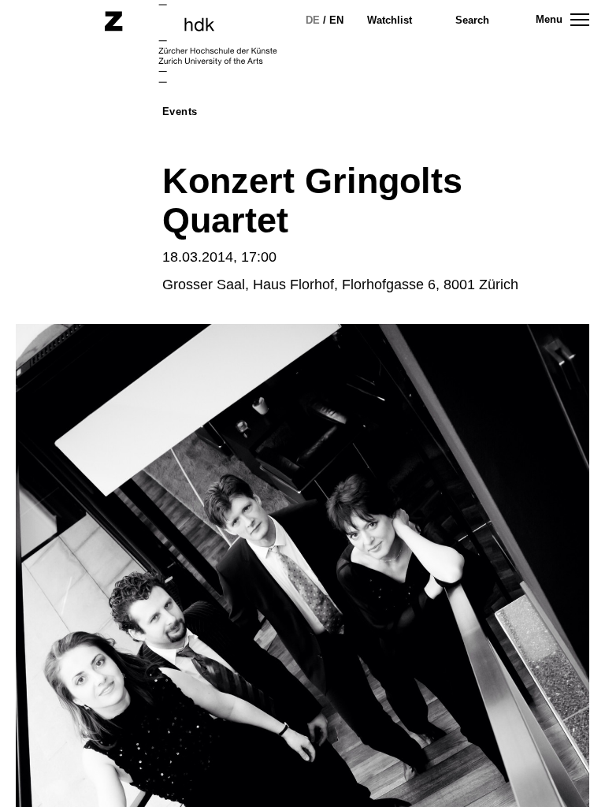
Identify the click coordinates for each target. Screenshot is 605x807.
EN (336, 20)
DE (313, 20)
